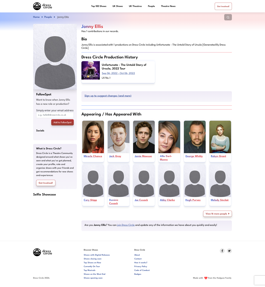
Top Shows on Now (92, 263)
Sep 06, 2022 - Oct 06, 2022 (118, 73)
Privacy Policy (140, 267)
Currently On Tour (92, 267)
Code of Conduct (142, 270)
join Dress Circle (126, 225)
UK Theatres (135, 6)
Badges (137, 274)
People (151, 6)
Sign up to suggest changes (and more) (107, 96)
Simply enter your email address (55, 110)
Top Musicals (89, 270)
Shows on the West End (94, 274)
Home (36, 17)
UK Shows (118, 6)
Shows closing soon (92, 259)
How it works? (140, 263)
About (137, 255)
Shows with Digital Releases (97, 255)
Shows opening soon (93, 278)
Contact (138, 259)
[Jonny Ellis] (55, 57)
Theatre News (168, 6)
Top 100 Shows (98, 6)
